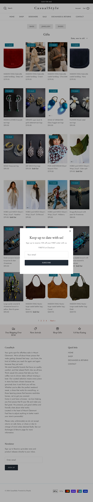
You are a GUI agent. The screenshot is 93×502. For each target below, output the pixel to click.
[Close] (70, 231)
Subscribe (46, 262)
